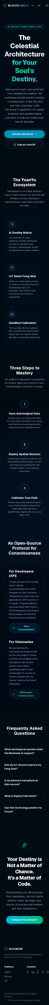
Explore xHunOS (26, 144)
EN (27, 5)
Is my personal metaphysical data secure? (21, 782)
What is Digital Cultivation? (20, 796)
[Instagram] (47, 972)
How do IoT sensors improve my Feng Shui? (22, 766)
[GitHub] (37, 972)
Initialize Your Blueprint (24, 919)
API (5, 981)
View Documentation (26, 628)
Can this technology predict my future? (23, 809)
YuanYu (7, 972)
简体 (32, 5)
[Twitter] (28, 972)
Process (8, 976)
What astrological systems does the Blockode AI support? (23, 751)
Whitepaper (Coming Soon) (26, 694)
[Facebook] (42, 972)
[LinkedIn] (33, 972)
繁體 (38, 5)
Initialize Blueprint (22, 134)
